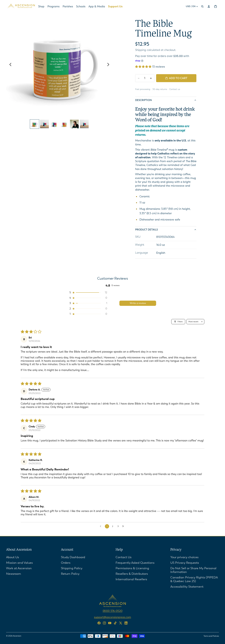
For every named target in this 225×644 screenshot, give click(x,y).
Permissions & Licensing (132, 568)
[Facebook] (99, 623)
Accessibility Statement (186, 586)
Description (143, 100)
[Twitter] (120, 623)
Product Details (146, 229)
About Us (12, 557)
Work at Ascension (19, 568)
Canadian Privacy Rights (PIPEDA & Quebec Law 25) (194, 579)
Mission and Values (19, 562)
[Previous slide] (9, 64)
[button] (143, 66)
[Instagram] (104, 623)
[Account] (208, 6)
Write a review (138, 303)
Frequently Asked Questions (135, 562)
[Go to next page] (123, 526)
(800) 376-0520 (112, 610)
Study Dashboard (73, 557)
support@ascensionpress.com (112, 617)
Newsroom (13, 573)
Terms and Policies (211, 636)
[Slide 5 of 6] (74, 124)
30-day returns (159, 89)
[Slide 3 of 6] (54, 124)
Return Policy (70, 573)
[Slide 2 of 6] (44, 124)
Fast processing (142, 89)
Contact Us (123, 557)
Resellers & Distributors (132, 573)
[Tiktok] (115, 623)
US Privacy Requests (184, 562)
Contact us (174, 89)
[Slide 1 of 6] (34, 124)
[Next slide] (109, 64)
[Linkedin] (126, 623)
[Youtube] (110, 623)
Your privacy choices (184, 557)
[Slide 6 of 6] (84, 124)
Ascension (17, 636)
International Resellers (131, 579)
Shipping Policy (71, 568)
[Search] (202, 6)
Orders (65, 562)
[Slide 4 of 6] (64, 124)
